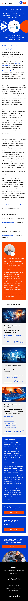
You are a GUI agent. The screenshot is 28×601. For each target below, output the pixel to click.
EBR (22, 375)
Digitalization (5, 45)
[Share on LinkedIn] (3, 49)
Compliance (16, 375)
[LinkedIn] (15, 579)
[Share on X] (11, 49)
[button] (21, 2)
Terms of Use (14, 583)
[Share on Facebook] (6, 49)
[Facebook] (8, 579)
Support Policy (21, 583)
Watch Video (14, 512)
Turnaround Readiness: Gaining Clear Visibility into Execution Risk (13, 411)
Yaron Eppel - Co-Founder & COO (14, 9)
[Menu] (24, 3)
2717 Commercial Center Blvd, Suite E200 (14, 570)
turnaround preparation (10, 425)
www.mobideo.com (19, 205)
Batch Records (8, 375)
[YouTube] (12, 579)
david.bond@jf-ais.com (8, 222)
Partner (16, 45)
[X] (19, 579)
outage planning (8, 416)
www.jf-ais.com (7, 205)
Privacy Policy (6, 583)
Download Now (14, 529)
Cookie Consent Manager (14, 585)
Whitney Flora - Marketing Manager (12, 325)
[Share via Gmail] (8, 49)
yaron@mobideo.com (7, 235)
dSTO (11, 45)
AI (4, 335)
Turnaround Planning (10, 423)
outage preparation (9, 419)
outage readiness (9, 421)
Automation (9, 335)
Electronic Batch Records (11, 377)
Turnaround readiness (10, 427)
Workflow (6, 338)
